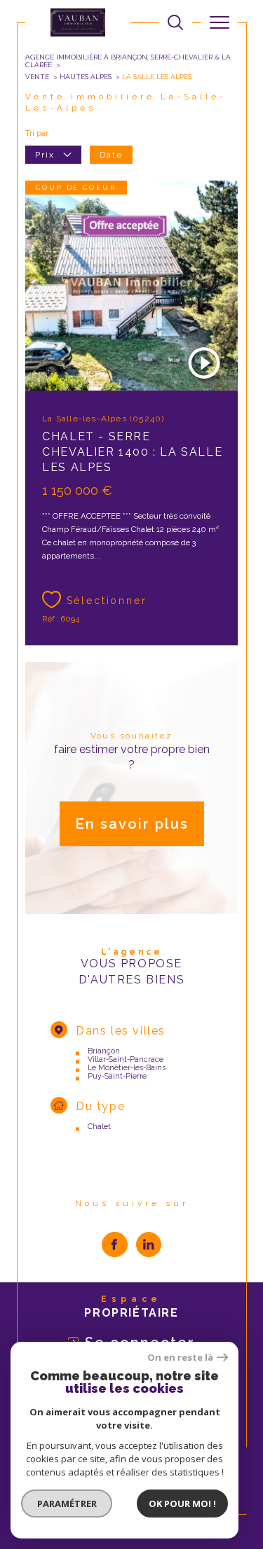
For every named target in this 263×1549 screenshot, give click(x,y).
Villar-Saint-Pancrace (125, 1059)
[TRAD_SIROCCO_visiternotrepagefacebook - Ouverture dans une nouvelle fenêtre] (115, 1245)
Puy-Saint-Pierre (117, 1076)
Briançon (104, 1050)
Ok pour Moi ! (182, 1503)
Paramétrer (67, 1503)
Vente (37, 76)
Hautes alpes (86, 76)
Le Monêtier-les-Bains (127, 1067)
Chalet (99, 1126)
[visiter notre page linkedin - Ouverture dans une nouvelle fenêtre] (149, 1245)
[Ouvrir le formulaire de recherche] (175, 22)
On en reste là (180, 1357)
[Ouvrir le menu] (219, 22)
